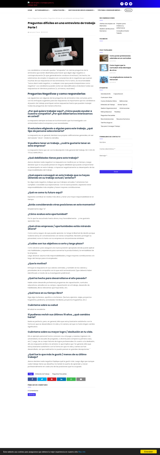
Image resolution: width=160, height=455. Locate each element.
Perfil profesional (106, 112)
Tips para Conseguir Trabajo (110, 126)
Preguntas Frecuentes (40, 18)
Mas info (81, 451)
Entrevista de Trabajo (42, 374)
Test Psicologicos (106, 123)
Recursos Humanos (123, 119)
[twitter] (126, 3)
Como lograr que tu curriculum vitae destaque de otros (120, 67)
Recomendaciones (107, 119)
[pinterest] (130, 3)
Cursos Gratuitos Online (109, 101)
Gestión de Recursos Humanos (107, 30)
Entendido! (148, 451)
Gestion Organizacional (109, 108)
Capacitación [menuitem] (58, 10)
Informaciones (124, 108)
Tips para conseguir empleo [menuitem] (109, 10)
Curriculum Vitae (106, 97)
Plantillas (117, 112)
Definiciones (124, 101)
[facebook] (122, 3)
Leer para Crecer (34, 32)
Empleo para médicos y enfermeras (121, 26)
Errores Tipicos (122, 105)
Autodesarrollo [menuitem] (42, 10)
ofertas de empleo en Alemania (107, 25)
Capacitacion (118, 94)
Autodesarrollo (106, 94)
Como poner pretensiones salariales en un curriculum (120, 57)
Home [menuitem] (30, 10)
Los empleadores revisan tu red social (121, 78)
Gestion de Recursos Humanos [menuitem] (80, 10)
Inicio (29, 18)
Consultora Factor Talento (122, 32)
